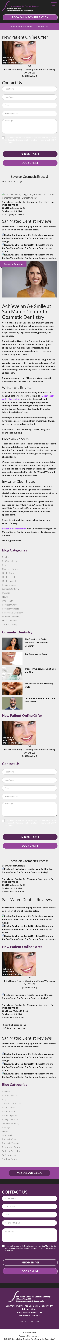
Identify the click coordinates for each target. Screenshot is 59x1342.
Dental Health (8, 577)
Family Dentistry (10, 584)
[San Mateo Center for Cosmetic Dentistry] (19, 6)
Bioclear (6, 557)
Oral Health (7, 600)
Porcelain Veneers (10, 608)
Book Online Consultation (30, 17)
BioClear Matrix (9, 561)
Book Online (30, 162)
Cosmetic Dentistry (11, 569)
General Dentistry (10, 588)
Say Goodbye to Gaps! (36, 654)
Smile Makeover (9, 620)
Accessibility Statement (29, 1336)
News (5, 596)
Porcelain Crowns (10, 604)
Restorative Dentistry (12, 612)
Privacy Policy (29, 1332)
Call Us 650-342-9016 (29, 1322)
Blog (4, 565)
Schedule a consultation (14, 528)
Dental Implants (9, 581)
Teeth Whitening (9, 624)
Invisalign (18, 181)
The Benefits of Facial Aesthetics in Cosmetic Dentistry (36, 642)
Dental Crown (8, 573)
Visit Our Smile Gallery (29, 1172)
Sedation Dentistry (11, 616)
